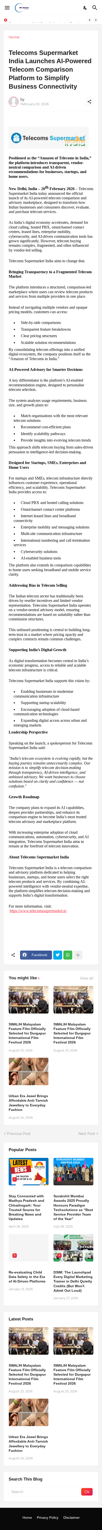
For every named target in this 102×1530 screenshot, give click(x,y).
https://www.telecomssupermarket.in (38, 911)
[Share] (89, 102)
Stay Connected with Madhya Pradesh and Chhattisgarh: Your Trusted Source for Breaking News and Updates (26, 1207)
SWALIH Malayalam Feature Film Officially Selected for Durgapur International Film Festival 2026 (27, 1033)
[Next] (95, 19)
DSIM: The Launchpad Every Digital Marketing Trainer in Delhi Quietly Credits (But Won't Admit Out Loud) (73, 1281)
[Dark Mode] (85, 7)
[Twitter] (57, 955)
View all (86, 978)
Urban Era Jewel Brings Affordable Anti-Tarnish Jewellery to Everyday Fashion (28, 1103)
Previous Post (19, 1133)
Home (14, 37)
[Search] (95, 7)
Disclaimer (71, 1518)
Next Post (86, 1133)
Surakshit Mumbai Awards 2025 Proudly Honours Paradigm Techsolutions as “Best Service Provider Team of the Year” (73, 1207)
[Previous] (89, 19)
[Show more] (78, 955)
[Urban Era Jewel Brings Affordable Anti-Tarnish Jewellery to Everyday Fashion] (29, 1071)
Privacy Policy (47, 1518)
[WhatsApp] (67, 955)
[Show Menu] (7, 7)
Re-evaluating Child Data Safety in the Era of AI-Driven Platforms (27, 1276)
